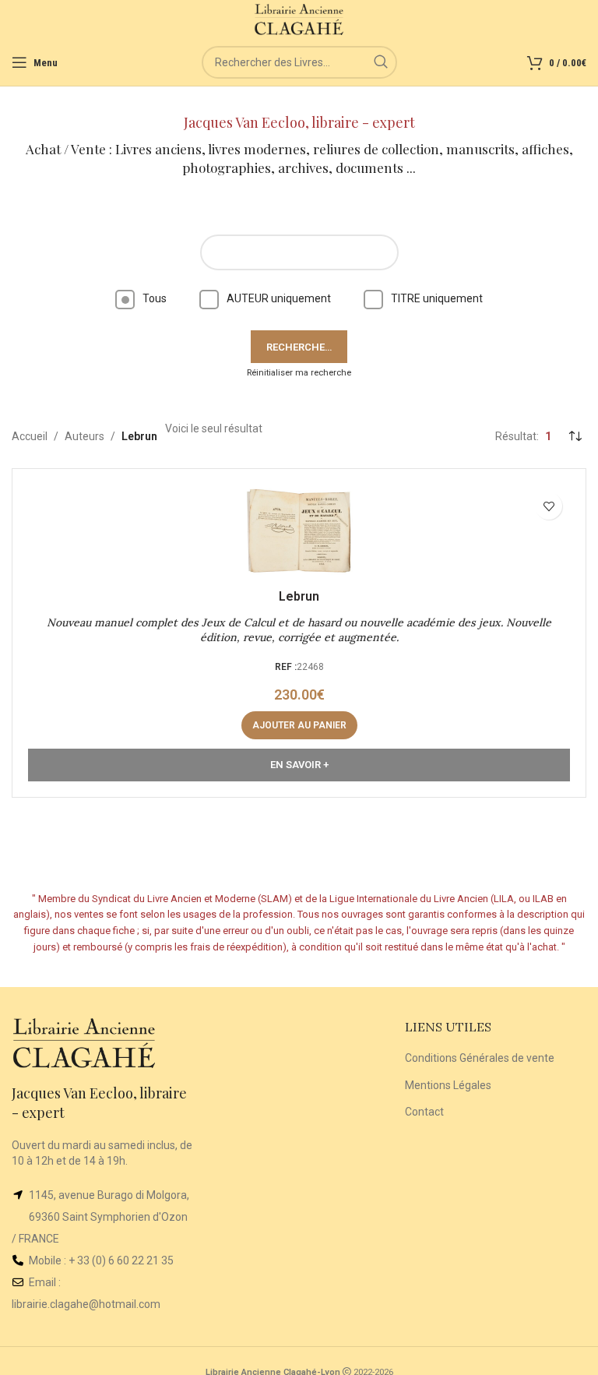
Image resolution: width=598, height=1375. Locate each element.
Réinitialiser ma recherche (299, 373)
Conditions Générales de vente (479, 1058)
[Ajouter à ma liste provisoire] (548, 506)
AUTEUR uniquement (279, 298)
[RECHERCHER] (380, 62)
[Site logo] (299, 18)
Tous (154, 298)
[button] (299, 725)
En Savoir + (299, 764)
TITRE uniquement (437, 298)
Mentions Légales (448, 1085)
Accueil (29, 436)
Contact (424, 1111)
